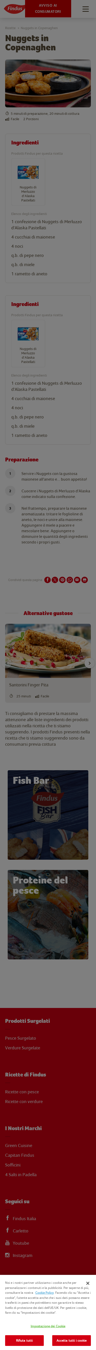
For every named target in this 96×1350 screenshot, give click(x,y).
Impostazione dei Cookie (48, 1326)
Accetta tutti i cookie (72, 1340)
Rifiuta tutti (24, 1340)
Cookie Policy (44, 1293)
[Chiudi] (87, 1283)
